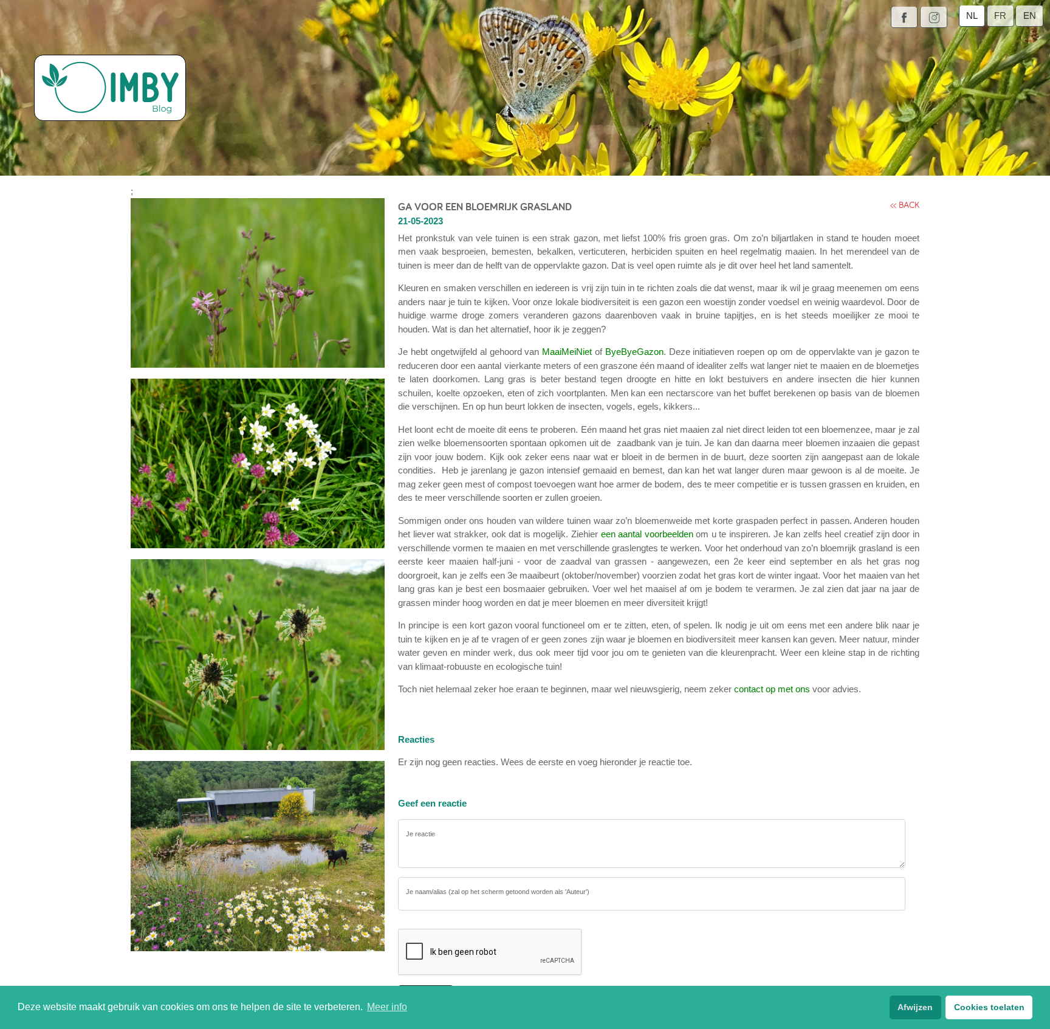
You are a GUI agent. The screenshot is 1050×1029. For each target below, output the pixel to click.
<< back (904, 204)
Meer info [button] (387, 1007)
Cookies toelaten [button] (989, 1007)
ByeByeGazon (634, 351)
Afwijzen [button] (915, 1007)
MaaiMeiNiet (567, 351)
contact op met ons (772, 689)
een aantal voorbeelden (647, 534)
